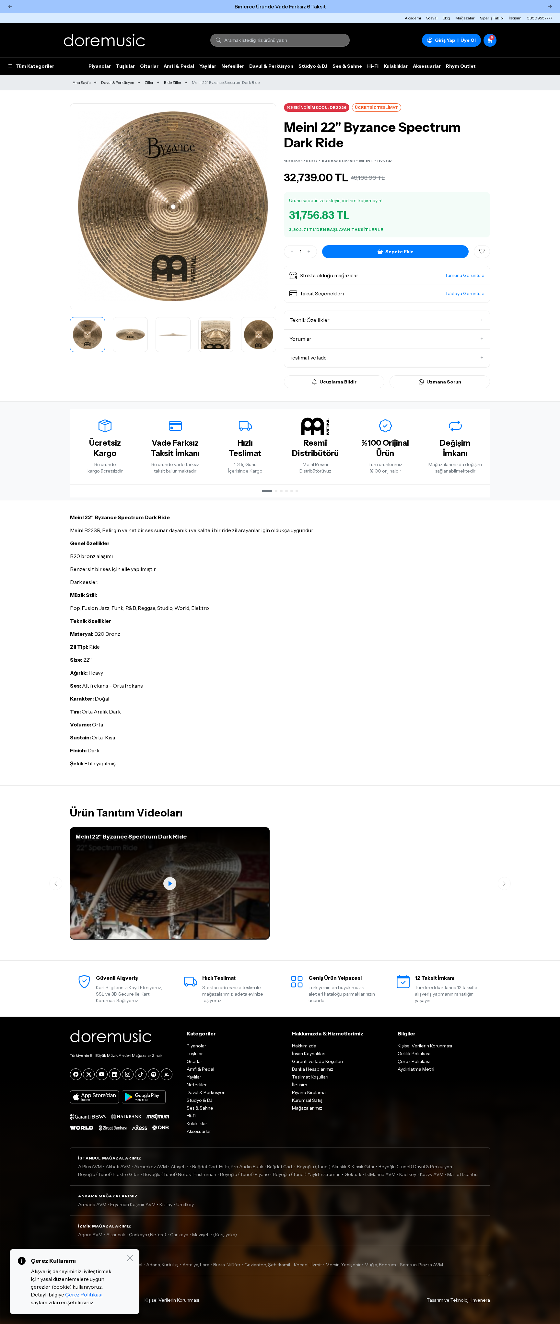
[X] (89, 1074)
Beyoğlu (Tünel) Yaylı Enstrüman (307, 1174)
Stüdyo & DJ (312, 66)
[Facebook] (76, 1074)
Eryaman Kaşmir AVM (133, 1204)
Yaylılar (207, 66)
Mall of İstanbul (463, 1174)
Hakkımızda (304, 1046)
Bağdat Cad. (280, 1167)
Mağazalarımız (307, 1108)
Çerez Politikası (414, 1061)
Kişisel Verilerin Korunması (425, 1046)
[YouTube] (102, 1074)
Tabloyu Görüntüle (464, 293)
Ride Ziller (172, 82)
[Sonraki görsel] (264, 206)
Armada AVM (92, 1204)
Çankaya (179, 1235)
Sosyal (432, 18)
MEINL (366, 160)
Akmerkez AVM (150, 1167)
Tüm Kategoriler (35, 66)
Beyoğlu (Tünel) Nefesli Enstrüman (179, 1174)
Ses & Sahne (347, 66)
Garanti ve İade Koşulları (317, 1061)
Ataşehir (179, 1167)
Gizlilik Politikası (414, 1053)
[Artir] (308, 251)
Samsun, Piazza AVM (421, 1265)
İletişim (515, 18)
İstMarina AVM (380, 1174)
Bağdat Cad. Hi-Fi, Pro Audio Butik (227, 1167)
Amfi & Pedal (179, 66)
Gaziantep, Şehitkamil (267, 1265)
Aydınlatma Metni (416, 1069)
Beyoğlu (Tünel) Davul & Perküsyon (415, 1167)
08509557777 (539, 18)
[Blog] (166, 1074)
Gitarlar (149, 66)
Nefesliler (232, 66)
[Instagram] (128, 1074)
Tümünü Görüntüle (464, 275)
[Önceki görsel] (82, 206)
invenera (481, 1300)
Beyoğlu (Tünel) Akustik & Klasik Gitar (336, 1167)
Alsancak (115, 1235)
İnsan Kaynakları (308, 1053)
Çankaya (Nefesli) (147, 1235)
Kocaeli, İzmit (308, 1265)
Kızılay (165, 1204)
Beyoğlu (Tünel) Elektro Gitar (108, 1174)
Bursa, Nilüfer (226, 1265)
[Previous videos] (55, 883)
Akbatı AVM (118, 1167)
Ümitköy (185, 1204)
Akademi (413, 18)
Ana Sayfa (82, 82)
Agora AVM (90, 1235)
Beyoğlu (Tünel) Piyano (244, 1174)
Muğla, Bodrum (380, 1265)
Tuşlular (125, 66)
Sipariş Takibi (492, 18)
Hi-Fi (373, 66)
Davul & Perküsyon (271, 66)
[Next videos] (504, 883)
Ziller (149, 82)
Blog (446, 18)
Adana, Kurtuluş (162, 1265)
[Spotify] (153, 1074)
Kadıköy (407, 1174)
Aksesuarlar (427, 66)
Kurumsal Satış (307, 1100)
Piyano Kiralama (309, 1092)
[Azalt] (292, 251)
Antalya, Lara (195, 1265)
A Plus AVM (90, 1167)
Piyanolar (99, 66)
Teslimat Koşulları (310, 1077)
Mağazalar (465, 18)
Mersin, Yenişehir (343, 1265)
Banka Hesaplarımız (312, 1069)
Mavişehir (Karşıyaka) (214, 1235)
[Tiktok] (140, 1074)
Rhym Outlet (461, 66)
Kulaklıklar (396, 66)
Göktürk (352, 1174)
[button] (387, 275)
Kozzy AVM (431, 1174)
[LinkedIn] (115, 1074)
